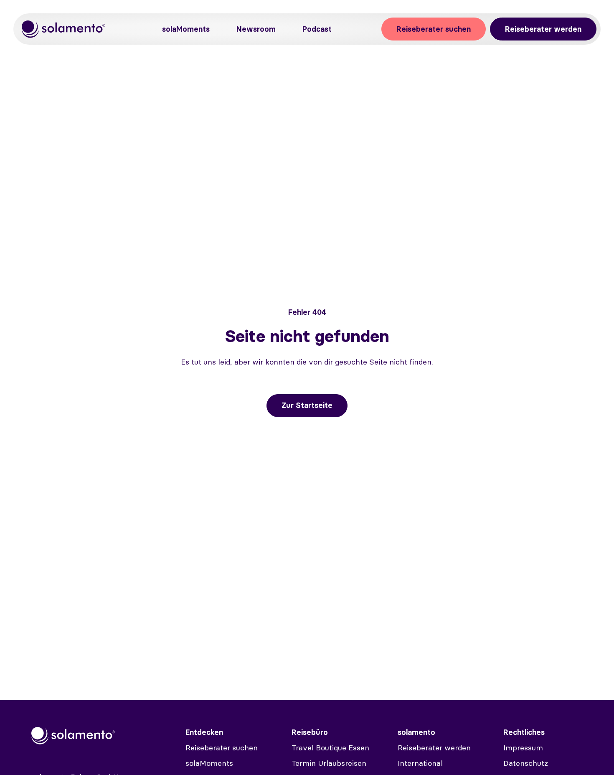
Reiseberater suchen (433, 29)
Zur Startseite (307, 405)
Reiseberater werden (543, 29)
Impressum (523, 747)
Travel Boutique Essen (330, 747)
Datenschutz (525, 763)
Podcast (317, 29)
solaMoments (186, 29)
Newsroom (256, 29)
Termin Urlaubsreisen (329, 763)
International (420, 763)
